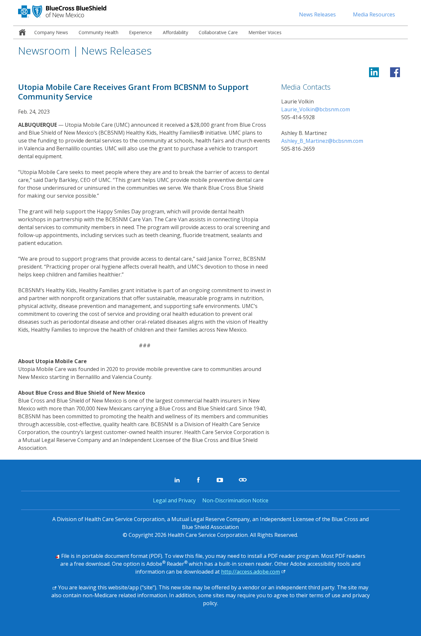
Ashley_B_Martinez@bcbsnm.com (322, 140)
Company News (51, 32)
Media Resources (374, 14)
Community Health (98, 32)
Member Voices (265, 32)
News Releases (317, 14)
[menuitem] (21, 32)
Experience (140, 32)
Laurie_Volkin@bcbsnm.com (315, 109)
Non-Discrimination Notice (235, 500)
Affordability (175, 32)
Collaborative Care (218, 32)
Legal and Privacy (174, 500)
